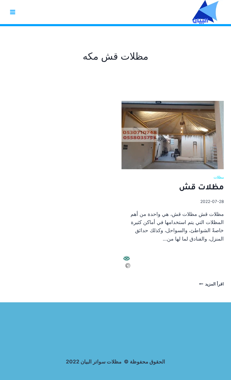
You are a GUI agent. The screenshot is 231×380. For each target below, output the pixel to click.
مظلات (219, 177)
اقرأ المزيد (211, 284)
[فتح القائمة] (12, 12)
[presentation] (173, 135)
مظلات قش (201, 188)
